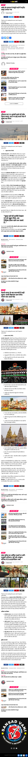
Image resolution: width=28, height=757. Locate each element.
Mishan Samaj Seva (6, 46)
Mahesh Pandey (9, 13)
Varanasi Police (20, 48)
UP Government (19, 489)
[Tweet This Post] (11, 17)
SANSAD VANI (9, 122)
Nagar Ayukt (14, 46)
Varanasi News (11, 48)
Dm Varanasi (22, 45)
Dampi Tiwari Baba (13, 45)
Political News (14, 47)
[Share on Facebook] (6, 17)
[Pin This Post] (16, 17)
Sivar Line (21, 47)
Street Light (4, 48)
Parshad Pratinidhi (6, 47)
